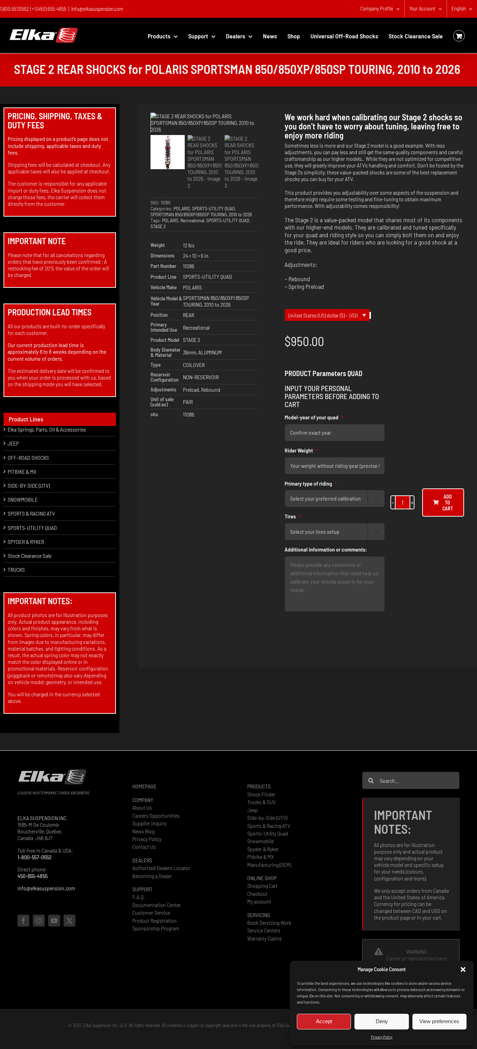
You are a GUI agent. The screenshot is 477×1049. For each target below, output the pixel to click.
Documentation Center (156, 904)
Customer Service (151, 912)
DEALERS (142, 860)
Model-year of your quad (314, 417)
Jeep (252, 810)
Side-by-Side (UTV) (267, 817)
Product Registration (154, 920)
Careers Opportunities (155, 815)
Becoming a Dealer (152, 875)
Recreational (192, 220)
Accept (324, 1021)
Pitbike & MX (260, 856)
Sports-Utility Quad (267, 833)
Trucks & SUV (261, 802)
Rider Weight (301, 450)
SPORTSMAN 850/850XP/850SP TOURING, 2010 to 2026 (201, 214)
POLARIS (182, 208)
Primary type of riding (311, 483)
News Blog (143, 831)
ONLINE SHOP (262, 878)
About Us (142, 807)
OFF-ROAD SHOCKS (28, 457)
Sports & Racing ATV (268, 825)
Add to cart (447, 502)
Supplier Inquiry (149, 823)
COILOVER (194, 364)
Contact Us (144, 846)
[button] (463, 969)
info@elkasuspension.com (97, 9)
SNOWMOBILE (23, 499)
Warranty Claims (264, 938)
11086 (188, 266)
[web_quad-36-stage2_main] (205, 123)
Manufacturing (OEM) (269, 864)
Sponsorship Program (155, 928)
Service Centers (263, 930)
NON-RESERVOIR (201, 377)
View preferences (439, 1021)
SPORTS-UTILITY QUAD (213, 208)
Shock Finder (261, 794)
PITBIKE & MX (22, 471)
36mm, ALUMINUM (202, 352)
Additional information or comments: (326, 549)
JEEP (13, 443)
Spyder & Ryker (263, 849)
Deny (382, 1021)
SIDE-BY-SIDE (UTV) (29, 485)
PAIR (188, 401)
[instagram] (39, 921)
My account (259, 901)
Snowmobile (260, 841)
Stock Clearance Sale (29, 555)
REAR (188, 315)
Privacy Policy (381, 1036)
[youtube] (54, 921)
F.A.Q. (138, 896)
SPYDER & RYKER (26, 541)
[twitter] (69, 921)
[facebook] (23, 921)
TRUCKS (16, 569)
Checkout (257, 893)
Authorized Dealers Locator (161, 867)
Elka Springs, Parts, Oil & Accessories (47, 429)
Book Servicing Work (269, 922)
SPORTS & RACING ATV (31, 513)
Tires (293, 516)
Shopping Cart (262, 885)
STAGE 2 (158, 226)
